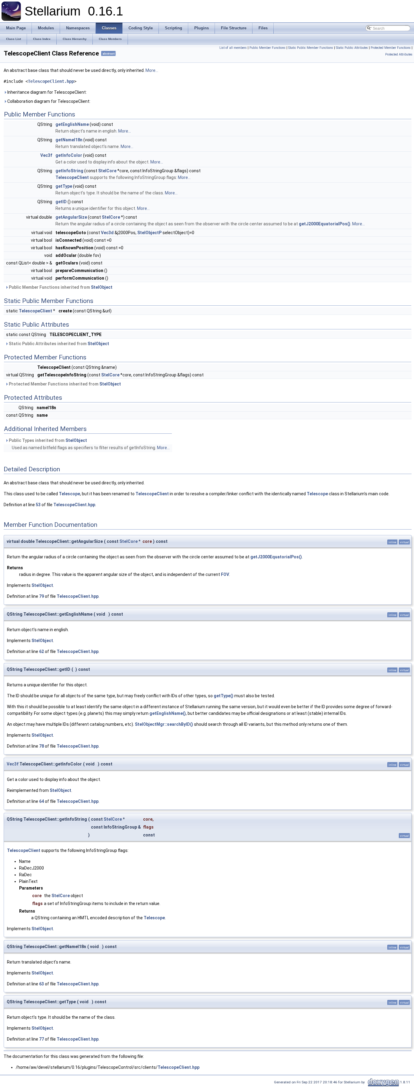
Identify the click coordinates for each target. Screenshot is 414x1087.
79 (41, 596)
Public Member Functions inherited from (60, 287)
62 (41, 651)
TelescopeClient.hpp (51, 81)
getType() (223, 695)
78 (41, 746)
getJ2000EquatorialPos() (324, 223)
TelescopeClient (72, 177)
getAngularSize (71, 217)
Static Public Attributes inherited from (58, 343)
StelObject (101, 287)
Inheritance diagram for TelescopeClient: (46, 92)
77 (41, 1039)
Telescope (69, 493)
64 (41, 801)
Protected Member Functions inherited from (64, 384)
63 (41, 983)
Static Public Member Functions (310, 48)
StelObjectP (149, 232)
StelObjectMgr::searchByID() (164, 724)
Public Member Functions (267, 48)
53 (38, 504)
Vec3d (107, 232)
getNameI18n (68, 139)
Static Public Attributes (352, 48)
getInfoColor (68, 155)
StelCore (107, 170)
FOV (225, 574)
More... (151, 70)
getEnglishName (72, 124)
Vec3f (46, 155)
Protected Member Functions (391, 48)
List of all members (233, 48)
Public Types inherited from (47, 440)
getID (61, 201)
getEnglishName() (167, 713)
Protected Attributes (398, 54)
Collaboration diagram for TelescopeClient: (48, 101)
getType (63, 186)
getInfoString (69, 170)
